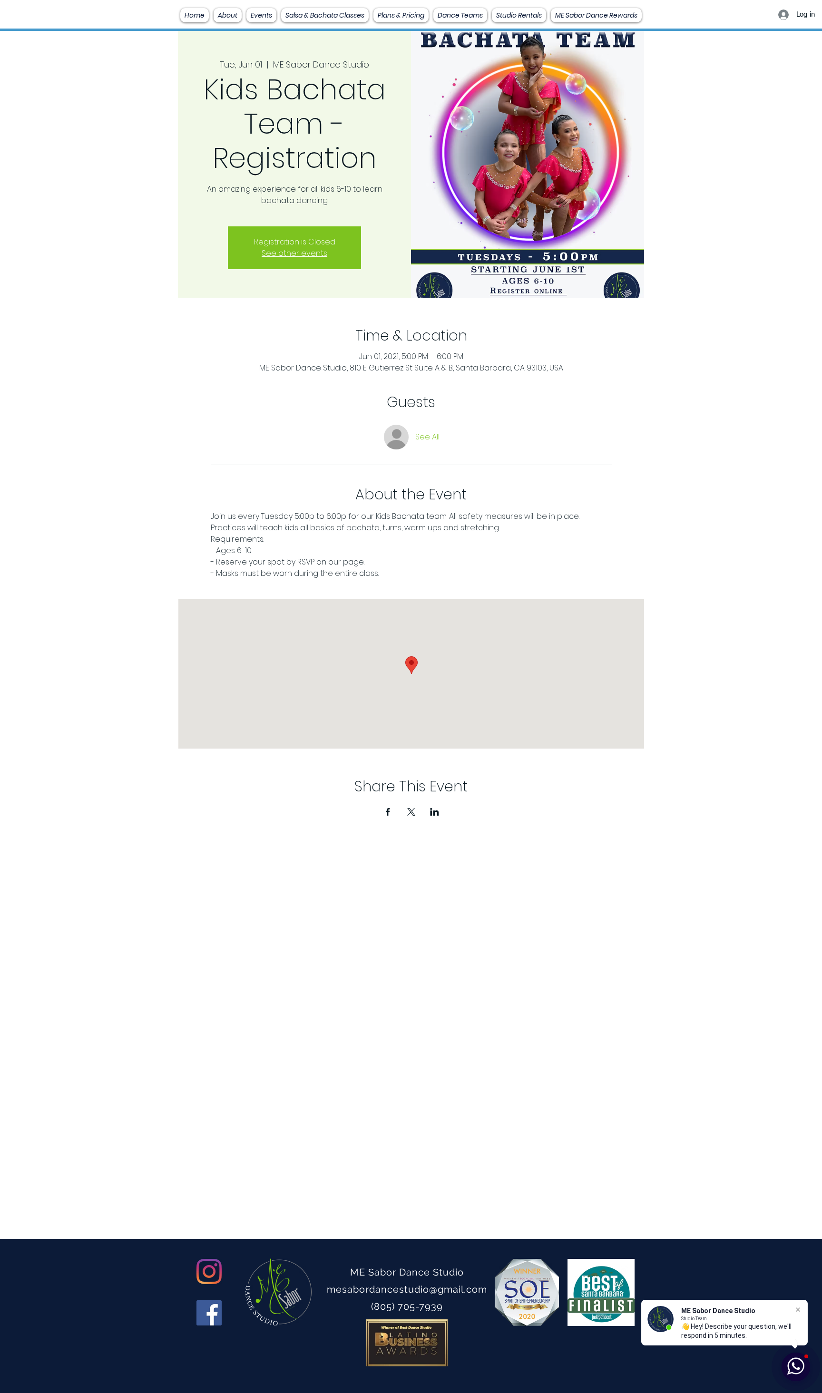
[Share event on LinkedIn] (434, 812)
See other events (294, 253)
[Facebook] (209, 1312)
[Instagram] (209, 1271)
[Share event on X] (411, 812)
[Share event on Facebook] (387, 812)
